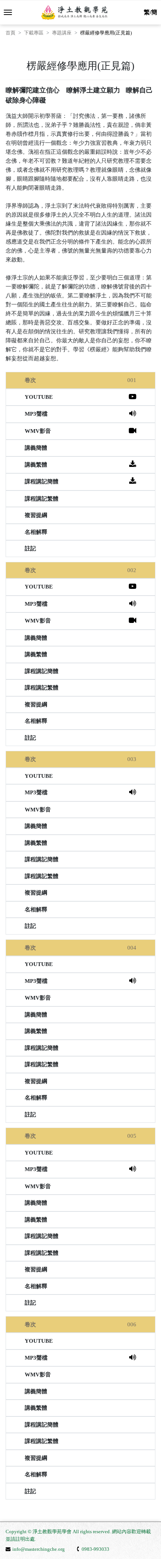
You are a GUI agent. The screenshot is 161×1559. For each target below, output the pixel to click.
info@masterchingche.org (38, 1549)
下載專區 (33, 33)
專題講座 (62, 33)
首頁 (10, 33)
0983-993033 (95, 1549)
